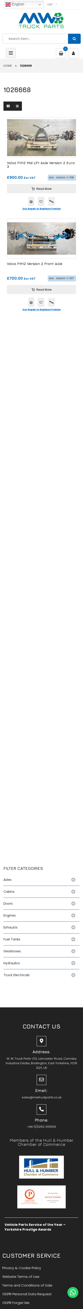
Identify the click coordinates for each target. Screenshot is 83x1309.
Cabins (9, 891)
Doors (8, 903)
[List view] (17, 106)
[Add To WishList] (41, 201)
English (17, 4)
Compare (31, 201)
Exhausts (10, 927)
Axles (8, 879)
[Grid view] (8, 106)
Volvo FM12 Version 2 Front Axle (34, 264)
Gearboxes (12, 951)
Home (7, 66)
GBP (50, 4)
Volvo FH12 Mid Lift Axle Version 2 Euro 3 (41, 165)
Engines (9, 915)
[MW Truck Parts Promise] (51, 201)
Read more (43, 189)
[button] (72, 1292)
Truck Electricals (16, 975)
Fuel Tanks (11, 939)
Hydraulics (12, 963)
